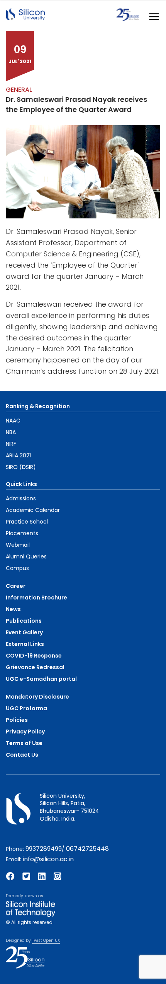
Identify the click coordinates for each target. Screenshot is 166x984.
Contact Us (22, 755)
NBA (11, 432)
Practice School (27, 521)
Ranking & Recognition (38, 406)
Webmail (18, 545)
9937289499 (43, 848)
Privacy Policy (25, 731)
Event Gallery (24, 632)
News (13, 609)
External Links (25, 644)
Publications (24, 621)
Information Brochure (36, 597)
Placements (22, 533)
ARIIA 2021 (18, 455)
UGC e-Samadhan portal (41, 679)
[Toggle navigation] (152, 15)
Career (15, 586)
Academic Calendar (33, 510)
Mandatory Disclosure (37, 697)
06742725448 (87, 848)
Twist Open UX (46, 940)
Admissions (21, 498)
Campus (17, 568)
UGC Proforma (26, 708)
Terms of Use (24, 743)
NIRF (11, 444)
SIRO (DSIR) (21, 467)
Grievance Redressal (35, 667)
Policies (17, 720)
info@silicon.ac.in (48, 859)
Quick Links (21, 484)
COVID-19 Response (34, 655)
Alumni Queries (26, 556)
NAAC (13, 420)
